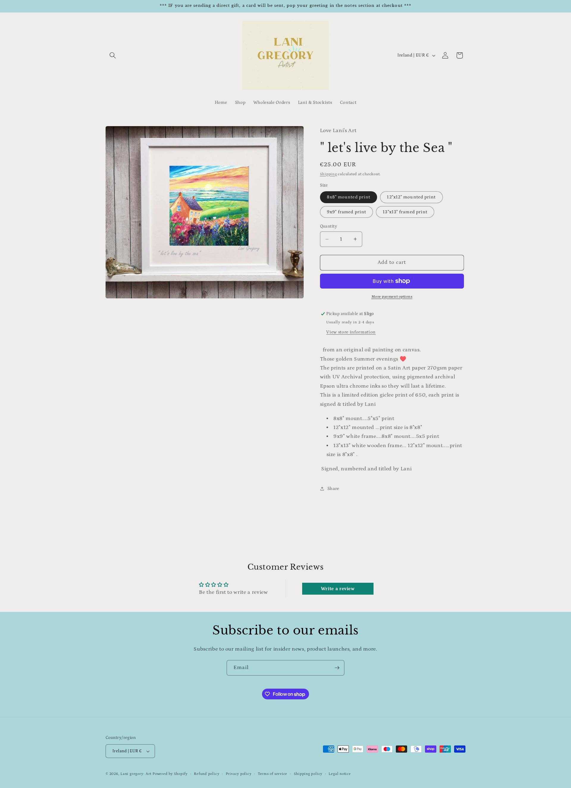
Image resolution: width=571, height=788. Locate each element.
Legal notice (340, 774)
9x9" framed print (346, 211)
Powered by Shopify (170, 774)
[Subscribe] (337, 668)
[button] (113, 55)
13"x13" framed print (405, 211)
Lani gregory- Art (135, 774)
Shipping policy (308, 774)
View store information (351, 332)
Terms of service (272, 774)
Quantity (328, 226)
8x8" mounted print (349, 197)
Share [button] (333, 488)
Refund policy (206, 774)
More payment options (391, 296)
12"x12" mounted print (411, 197)
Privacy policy (239, 774)
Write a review (338, 588)
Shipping (328, 174)
